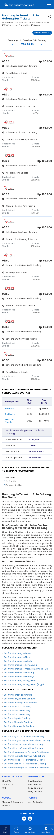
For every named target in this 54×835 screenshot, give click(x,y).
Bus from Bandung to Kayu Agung (20, 665)
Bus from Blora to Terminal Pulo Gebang (23, 748)
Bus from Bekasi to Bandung (17, 706)
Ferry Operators (35, 788)
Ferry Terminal (35, 791)
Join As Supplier (35, 802)
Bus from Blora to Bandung (17, 714)
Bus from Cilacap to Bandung (18, 722)
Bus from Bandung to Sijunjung (19, 672)
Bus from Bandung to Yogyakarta (20, 680)
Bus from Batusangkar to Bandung (20, 702)
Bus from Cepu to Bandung (17, 718)
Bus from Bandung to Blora (17, 657)
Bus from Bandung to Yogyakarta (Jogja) (24, 684)
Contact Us (7, 784)
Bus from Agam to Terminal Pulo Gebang (24, 736)
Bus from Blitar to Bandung (17, 710)
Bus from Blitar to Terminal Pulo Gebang (23, 744)
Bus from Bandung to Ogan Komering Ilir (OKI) (26, 668)
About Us (6, 781)
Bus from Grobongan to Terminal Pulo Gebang (26, 767)
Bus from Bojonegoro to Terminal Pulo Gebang (26, 752)
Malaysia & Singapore (12, 802)
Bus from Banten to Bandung (18, 694)
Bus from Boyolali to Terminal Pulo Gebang (24, 756)
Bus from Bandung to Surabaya (19, 676)
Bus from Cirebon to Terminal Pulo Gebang (25, 763)
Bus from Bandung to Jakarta (18, 661)
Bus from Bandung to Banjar (17, 653)
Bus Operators (35, 781)
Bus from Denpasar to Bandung (19, 726)
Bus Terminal (34, 784)
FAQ (4, 788)
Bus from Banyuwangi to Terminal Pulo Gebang (27, 740)
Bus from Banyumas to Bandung (19, 698)
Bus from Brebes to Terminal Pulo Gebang (24, 759)
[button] (5, 830)
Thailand (6, 805)
